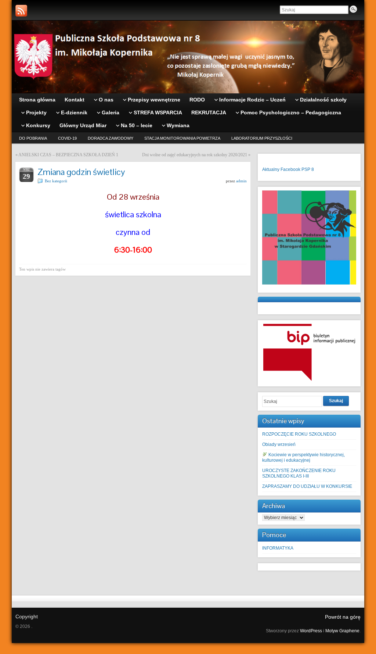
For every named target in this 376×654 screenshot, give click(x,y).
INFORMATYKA (277, 548)
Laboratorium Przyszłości (261, 138)
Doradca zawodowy (110, 138)
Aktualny (270, 169)
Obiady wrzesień (279, 444)
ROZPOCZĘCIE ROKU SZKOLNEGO (299, 434)
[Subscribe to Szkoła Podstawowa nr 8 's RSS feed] (21, 11)
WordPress (311, 630)
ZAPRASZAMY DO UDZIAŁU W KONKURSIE (307, 486)
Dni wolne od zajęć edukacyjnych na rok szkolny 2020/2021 (194, 154)
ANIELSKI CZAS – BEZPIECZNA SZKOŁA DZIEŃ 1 (68, 154)
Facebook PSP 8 (297, 169)
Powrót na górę (343, 617)
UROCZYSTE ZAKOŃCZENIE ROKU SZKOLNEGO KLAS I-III (299, 473)
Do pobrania (33, 138)
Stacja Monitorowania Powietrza (182, 138)
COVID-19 (67, 138)
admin (241, 181)
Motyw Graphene (342, 630)
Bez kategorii (56, 181)
